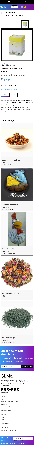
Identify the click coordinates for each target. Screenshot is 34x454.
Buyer (2, 417)
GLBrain (11, 2)
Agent (2, 420)
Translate (22, 440)
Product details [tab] (5, 95)
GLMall (3, 396)
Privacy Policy (5, 404)
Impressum (4, 427)
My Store (14, 15)
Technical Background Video (9, 402)
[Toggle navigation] (32, 7)
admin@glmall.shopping (11, 430)
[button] (14, 7)
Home (8, 15)
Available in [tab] (13, 95)
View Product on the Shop (9, 89)
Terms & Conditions (7, 407)
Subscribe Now (27, 366)
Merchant (4, 414)
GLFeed (23, 2)
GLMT (2, 399)
